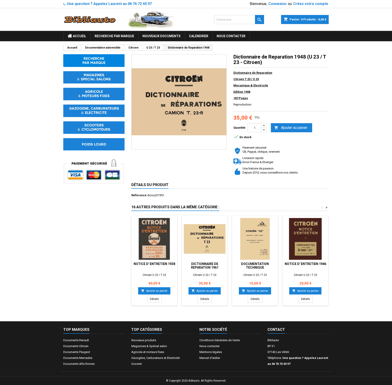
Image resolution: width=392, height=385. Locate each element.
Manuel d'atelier (209, 358)
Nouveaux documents (161, 36)
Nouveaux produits (143, 340)
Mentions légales (210, 352)
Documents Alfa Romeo (79, 363)
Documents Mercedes (77, 358)
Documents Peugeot (76, 352)
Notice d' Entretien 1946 (305, 264)
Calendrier (198, 36)
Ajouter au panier (290, 127)
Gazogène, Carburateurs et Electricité (155, 358)
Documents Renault (76, 340)
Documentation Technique (255, 265)
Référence (139, 195)
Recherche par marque (114, 36)
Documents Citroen (75, 346)
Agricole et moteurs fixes (147, 352)
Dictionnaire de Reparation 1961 (204, 265)
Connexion (277, 4)
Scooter (136, 363)
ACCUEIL (79, 36)
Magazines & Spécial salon (149, 346)
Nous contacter (231, 36)
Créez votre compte (310, 4)
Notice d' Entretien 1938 (154, 264)
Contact (276, 329)
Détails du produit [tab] (150, 185)
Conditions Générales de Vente (219, 340)
